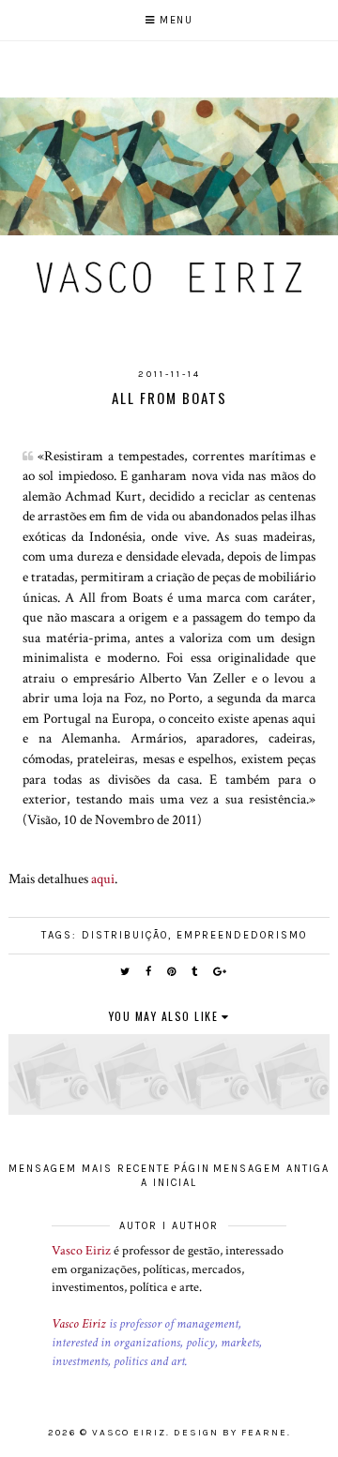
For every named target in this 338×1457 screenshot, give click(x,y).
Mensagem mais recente (89, 1169)
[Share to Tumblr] (195, 972)
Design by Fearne (230, 1432)
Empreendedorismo (242, 935)
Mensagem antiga (271, 1169)
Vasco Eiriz (81, 1250)
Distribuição (125, 935)
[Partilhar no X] (125, 972)
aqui (103, 878)
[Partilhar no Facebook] (149, 972)
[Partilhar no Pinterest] (172, 972)
